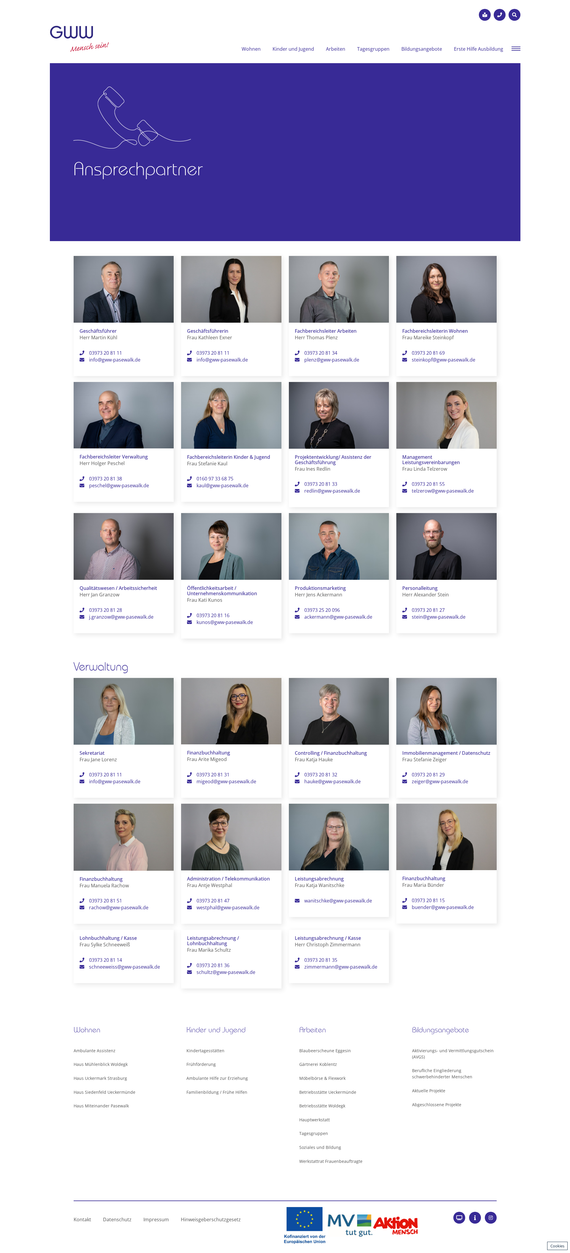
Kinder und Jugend (293, 49)
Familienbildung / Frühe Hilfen (216, 1092)
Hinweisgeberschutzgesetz (211, 1219)
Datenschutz (117, 1219)
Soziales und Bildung (320, 1147)
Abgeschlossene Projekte (436, 1104)
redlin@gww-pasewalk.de (332, 491)
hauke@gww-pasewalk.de (332, 781)
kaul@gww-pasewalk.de (222, 485)
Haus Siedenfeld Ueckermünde (104, 1092)
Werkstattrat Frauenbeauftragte (330, 1161)
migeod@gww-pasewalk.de (226, 781)
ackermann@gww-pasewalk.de (338, 617)
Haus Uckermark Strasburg (100, 1078)
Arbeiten (335, 49)
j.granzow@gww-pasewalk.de (121, 617)
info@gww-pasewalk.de (114, 359)
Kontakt (82, 1219)
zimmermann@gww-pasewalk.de (340, 967)
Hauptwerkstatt (314, 1120)
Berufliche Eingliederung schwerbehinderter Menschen (442, 1074)
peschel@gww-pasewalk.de (119, 485)
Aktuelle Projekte (428, 1090)
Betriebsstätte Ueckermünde (327, 1092)
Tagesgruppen (373, 49)
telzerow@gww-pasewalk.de (443, 491)
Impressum (156, 1219)
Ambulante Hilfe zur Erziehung (217, 1078)
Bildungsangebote (421, 49)
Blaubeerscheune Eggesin (325, 1050)
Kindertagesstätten (205, 1050)
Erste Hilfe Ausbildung (478, 49)
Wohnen (251, 49)
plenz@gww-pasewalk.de (331, 359)
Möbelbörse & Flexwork (322, 1078)
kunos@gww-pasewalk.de (225, 622)
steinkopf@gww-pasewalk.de (443, 359)
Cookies (557, 1246)
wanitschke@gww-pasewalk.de (338, 900)
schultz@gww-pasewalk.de (226, 972)
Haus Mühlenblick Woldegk (101, 1064)
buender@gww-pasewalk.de (443, 907)
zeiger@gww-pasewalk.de (440, 781)
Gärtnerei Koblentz (318, 1064)
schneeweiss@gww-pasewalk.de (124, 967)
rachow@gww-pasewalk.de (118, 907)
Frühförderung (201, 1064)
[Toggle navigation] (516, 48)
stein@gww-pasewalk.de (439, 617)
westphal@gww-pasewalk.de (228, 907)
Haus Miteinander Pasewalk (101, 1106)
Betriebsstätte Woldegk (322, 1106)
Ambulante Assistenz (94, 1050)
